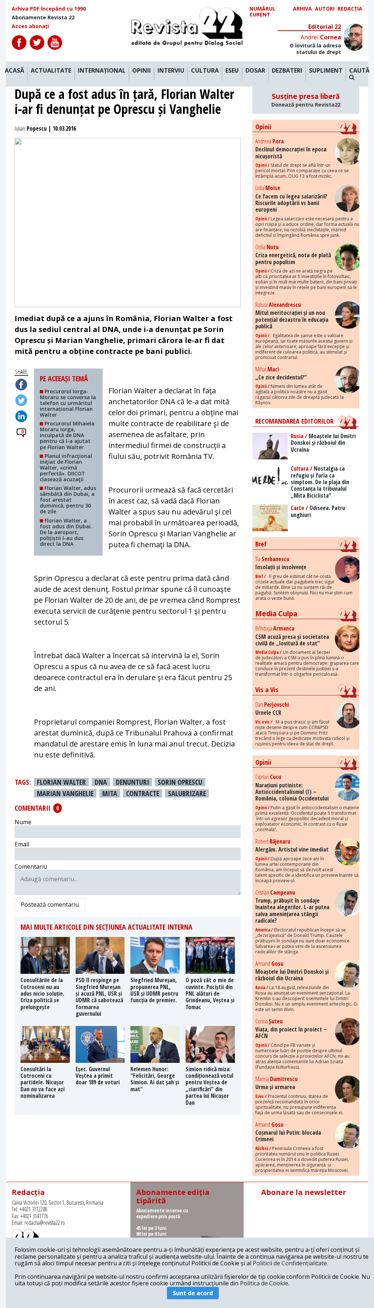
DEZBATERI (287, 70)
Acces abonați (30, 26)
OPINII (141, 70)
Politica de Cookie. (264, 1283)
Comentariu (31, 867)
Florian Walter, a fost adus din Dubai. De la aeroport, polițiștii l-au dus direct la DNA (66, 532)
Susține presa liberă (305, 100)
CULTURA (205, 70)
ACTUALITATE (51, 70)
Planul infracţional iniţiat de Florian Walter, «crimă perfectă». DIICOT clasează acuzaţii (66, 467)
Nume (23, 822)
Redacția (349, 9)
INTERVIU (170, 70)
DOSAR (255, 70)
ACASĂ (14, 70)
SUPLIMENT (326, 70)
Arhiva (302, 9)
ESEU (232, 70)
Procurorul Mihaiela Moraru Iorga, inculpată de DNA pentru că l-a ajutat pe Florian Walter (67, 435)
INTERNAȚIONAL (102, 70)
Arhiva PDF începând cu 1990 (49, 9)
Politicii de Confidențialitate (290, 1263)
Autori (325, 9)
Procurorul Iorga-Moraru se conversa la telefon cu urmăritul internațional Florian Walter (68, 403)
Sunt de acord (193, 1293)
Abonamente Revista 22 (43, 17)
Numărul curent (262, 12)
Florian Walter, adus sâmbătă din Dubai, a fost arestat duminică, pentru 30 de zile (68, 500)
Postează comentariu (50, 904)
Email (22, 844)
